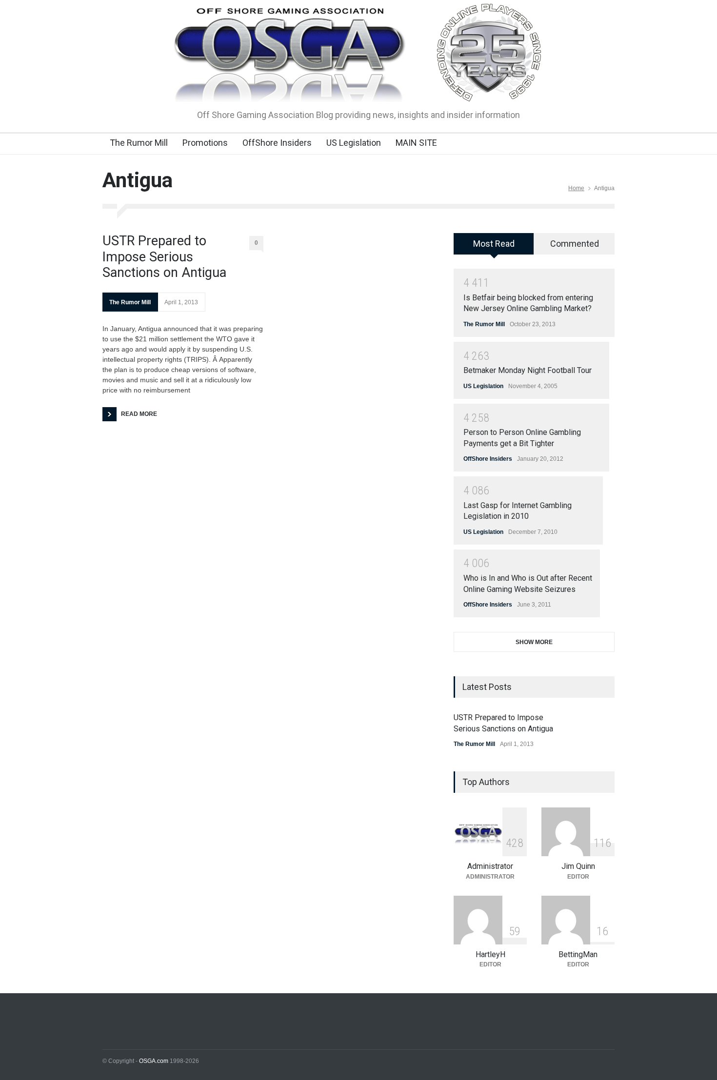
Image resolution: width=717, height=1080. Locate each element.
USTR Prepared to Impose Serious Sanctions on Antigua (164, 256)
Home (576, 188)
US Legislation (353, 142)
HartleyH (490, 954)
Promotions (205, 142)
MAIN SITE (416, 142)
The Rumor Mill (139, 142)
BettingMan (578, 954)
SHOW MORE (534, 642)
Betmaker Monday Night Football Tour (527, 370)
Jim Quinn (578, 866)
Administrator (490, 866)
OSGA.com (153, 1061)
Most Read (494, 243)
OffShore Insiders (277, 142)
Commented (574, 243)
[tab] (494, 247)
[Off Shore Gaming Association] (359, 86)
